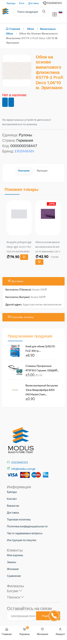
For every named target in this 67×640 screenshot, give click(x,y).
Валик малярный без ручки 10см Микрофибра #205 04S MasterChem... (41, 390)
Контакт (12, 498)
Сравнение (14, 575)
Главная (14, 29)
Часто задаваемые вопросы (24, 533)
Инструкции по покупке (21, 540)
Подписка (48, 615)
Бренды (11, 3)
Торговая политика (19, 519)
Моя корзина (15, 555)
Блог (22, 3)
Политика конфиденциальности (27, 526)
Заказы (11, 562)
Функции (42, 170)
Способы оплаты (22, 317)
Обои (30, 29)
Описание (24, 170)
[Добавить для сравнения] (11, 102)
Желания (13, 569)
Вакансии (13, 505)
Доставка (33, 3)
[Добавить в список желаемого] (5, 102)
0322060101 (54, 2)
